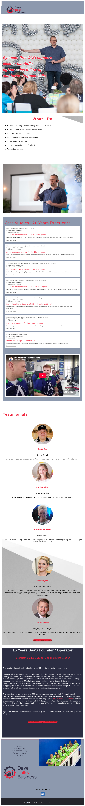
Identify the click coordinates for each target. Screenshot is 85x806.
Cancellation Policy (19, 751)
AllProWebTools (42, 803)
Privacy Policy (19, 748)
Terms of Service (19, 753)
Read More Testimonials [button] (42, 640)
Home (19, 746)
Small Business (53, 803)
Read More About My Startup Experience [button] (43, 722)
